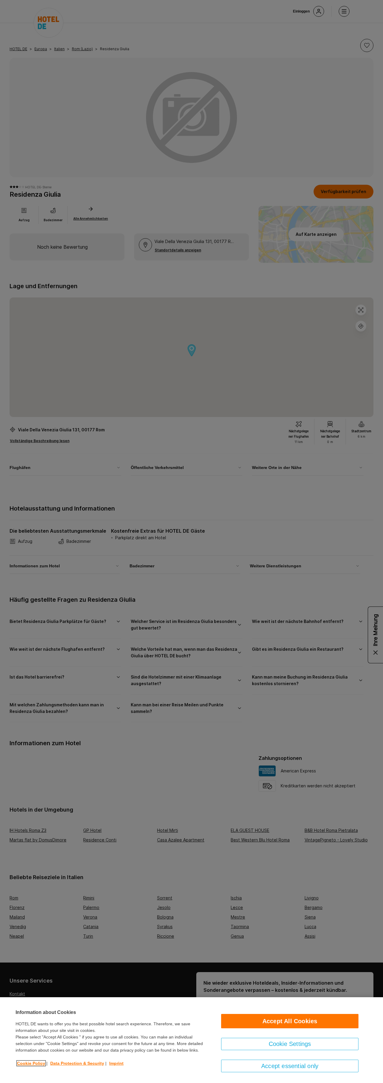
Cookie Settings (290, 1044)
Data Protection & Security (77, 1063)
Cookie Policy (31, 1063)
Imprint (116, 1063)
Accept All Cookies (289, 1021)
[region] (191, 1040)
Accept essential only (289, 1066)
